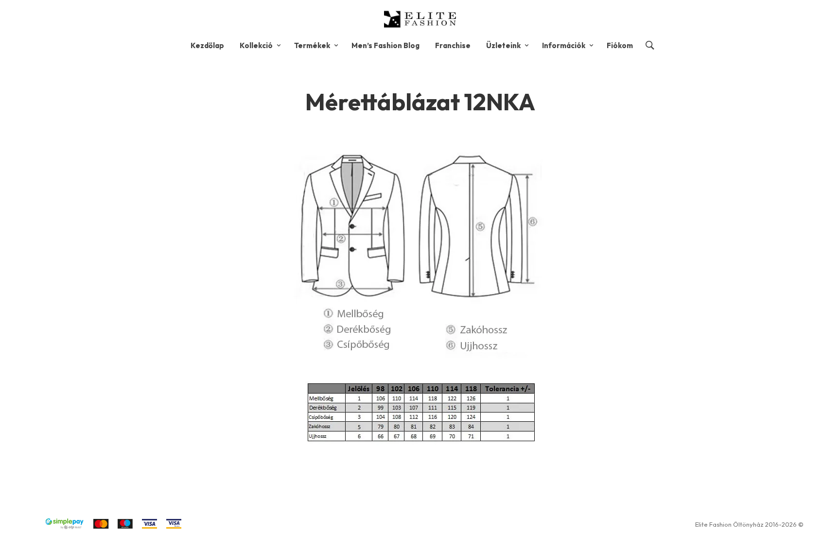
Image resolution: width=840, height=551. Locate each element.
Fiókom (620, 45)
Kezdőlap (207, 45)
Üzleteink (503, 45)
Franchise (453, 45)
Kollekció (256, 45)
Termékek (312, 45)
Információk (563, 45)
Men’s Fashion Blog (385, 45)
